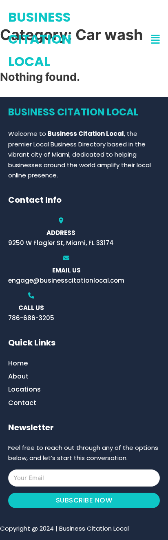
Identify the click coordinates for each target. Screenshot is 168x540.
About (18, 376)
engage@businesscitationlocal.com (66, 280)
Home (18, 363)
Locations (24, 389)
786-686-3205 (31, 318)
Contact (22, 402)
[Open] (155, 39)
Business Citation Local (39, 39)
